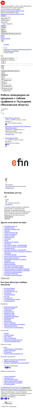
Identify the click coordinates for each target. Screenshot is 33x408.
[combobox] (9, 58)
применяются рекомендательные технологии (15, 388)
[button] (3, 35)
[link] (4, 31)
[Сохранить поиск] (2, 66)
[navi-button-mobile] (2, 40)
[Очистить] (3, 62)
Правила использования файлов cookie (12, 14)
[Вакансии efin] (18, 162)
